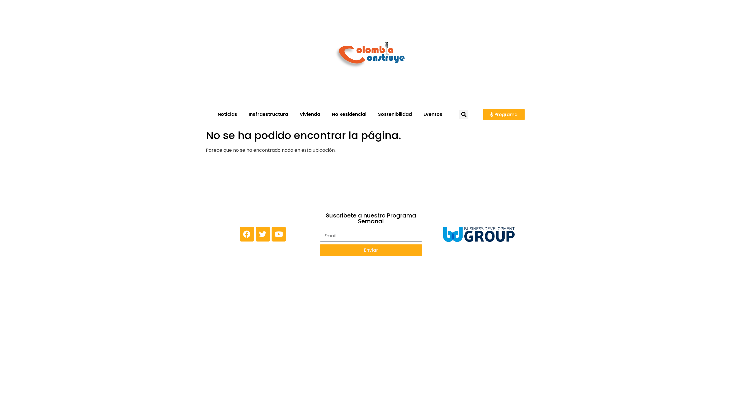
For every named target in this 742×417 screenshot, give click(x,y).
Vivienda (310, 114)
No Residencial (349, 114)
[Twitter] (263, 234)
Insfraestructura (268, 114)
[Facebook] (247, 234)
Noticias (227, 114)
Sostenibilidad (395, 114)
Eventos (432, 114)
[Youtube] (279, 234)
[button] (463, 114)
